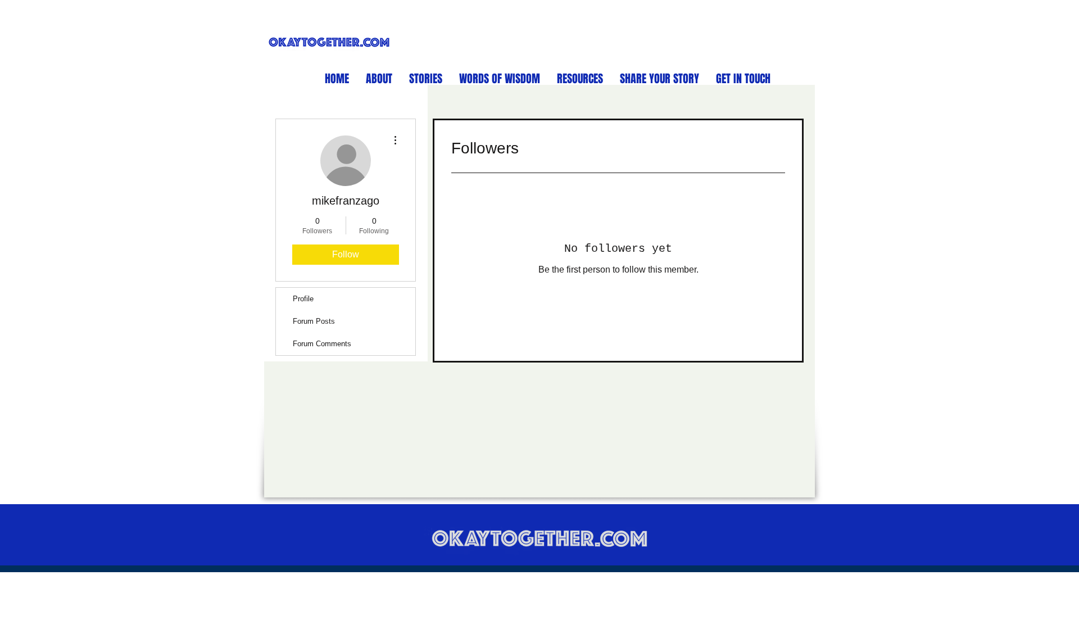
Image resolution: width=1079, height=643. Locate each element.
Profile (303, 299)
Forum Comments (322, 343)
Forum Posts (314, 321)
